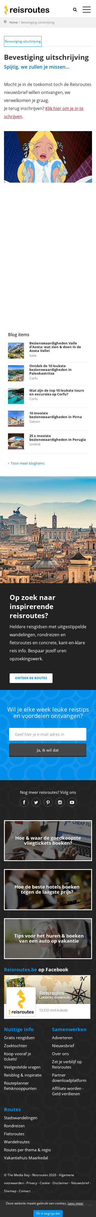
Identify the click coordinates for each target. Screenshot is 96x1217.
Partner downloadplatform (69, 1077)
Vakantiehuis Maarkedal (26, 1157)
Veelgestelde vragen (22, 1067)
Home (13, 22)
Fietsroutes (14, 1133)
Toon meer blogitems (28, 463)
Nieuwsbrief (63, 1045)
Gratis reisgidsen (19, 1037)
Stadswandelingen (20, 1117)
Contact (24, 1191)
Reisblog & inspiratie (23, 1075)
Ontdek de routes (31, 678)
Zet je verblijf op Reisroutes (67, 1064)
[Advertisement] (48, 260)
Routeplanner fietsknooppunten (20, 1085)
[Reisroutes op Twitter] (36, 802)
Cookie (45, 1183)
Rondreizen (14, 1125)
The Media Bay (18, 1175)
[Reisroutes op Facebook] (24, 802)
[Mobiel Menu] (87, 11)
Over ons (60, 1053)
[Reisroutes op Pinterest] (48, 802)
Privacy (31, 1183)
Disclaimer (61, 1183)
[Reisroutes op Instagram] (60, 802)
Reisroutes (26, 9)
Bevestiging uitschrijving (23, 41)
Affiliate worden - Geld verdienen (68, 1091)
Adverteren (62, 1037)
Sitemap (10, 1191)
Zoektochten (15, 1045)
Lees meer (75, 1203)
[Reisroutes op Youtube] (72, 802)
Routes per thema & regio (27, 1149)
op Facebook (36, 969)
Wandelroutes (17, 1141)
